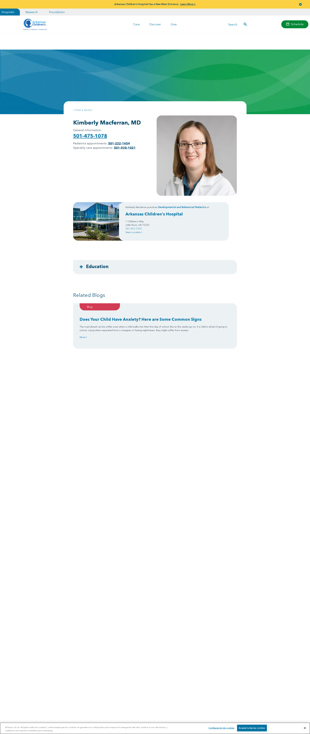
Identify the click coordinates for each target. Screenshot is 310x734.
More (83, 337)
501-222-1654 (119, 143)
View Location (133, 232)
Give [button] (174, 24)
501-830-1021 (125, 148)
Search (232, 24)
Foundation (57, 12)
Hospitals (8, 12)
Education (97, 266)
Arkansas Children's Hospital (154, 214)
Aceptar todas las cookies (252, 728)
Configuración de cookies (221, 728)
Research (32, 12)
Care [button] (136, 24)
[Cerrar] (304, 728)
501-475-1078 (90, 136)
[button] (300, 4)
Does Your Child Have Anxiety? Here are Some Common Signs (141, 319)
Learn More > (188, 4)
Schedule (297, 24)
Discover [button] (155, 24)
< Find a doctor (83, 110)
